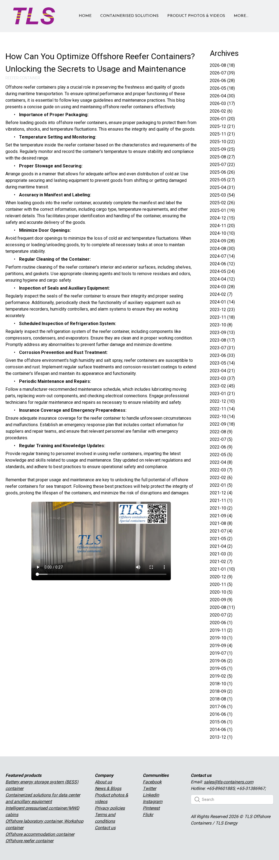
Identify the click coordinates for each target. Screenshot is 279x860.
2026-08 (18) (222, 65)
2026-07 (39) (222, 73)
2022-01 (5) (221, 485)
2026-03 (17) (222, 103)
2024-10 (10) (222, 233)
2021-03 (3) (221, 554)
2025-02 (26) (222, 202)
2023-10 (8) (221, 324)
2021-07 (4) (221, 531)
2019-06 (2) (221, 660)
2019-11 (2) (221, 630)
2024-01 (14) (222, 302)
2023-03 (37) (222, 378)
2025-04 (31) (222, 187)
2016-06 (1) (221, 714)
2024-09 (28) (222, 240)
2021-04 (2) (221, 546)
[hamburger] (61, 12)
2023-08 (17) (222, 340)
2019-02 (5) (221, 676)
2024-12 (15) (222, 218)
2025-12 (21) (222, 126)
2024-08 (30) (222, 248)
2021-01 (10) (222, 569)
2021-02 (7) (221, 561)
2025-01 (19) (222, 210)
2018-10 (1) (221, 683)
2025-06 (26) (222, 172)
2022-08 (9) (221, 431)
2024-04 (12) (222, 279)
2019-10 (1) (221, 638)
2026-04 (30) (222, 95)
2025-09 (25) (222, 149)
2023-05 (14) (222, 363)
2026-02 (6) (221, 111)
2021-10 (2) (221, 508)
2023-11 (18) (222, 317)
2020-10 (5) (221, 592)
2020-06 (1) (221, 622)
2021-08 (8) (221, 523)
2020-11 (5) (221, 584)
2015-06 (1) (221, 721)
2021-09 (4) (221, 515)
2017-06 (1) (221, 706)
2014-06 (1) (221, 729)
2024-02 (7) (221, 294)
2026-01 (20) (222, 118)
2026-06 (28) (222, 80)
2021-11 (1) (221, 500)
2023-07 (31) (222, 347)
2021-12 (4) (221, 492)
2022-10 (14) (222, 416)
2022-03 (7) (221, 470)
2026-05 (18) (222, 88)
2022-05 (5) (221, 454)
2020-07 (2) (221, 615)
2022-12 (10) (222, 401)
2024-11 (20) (222, 225)
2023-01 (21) (222, 393)
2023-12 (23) (222, 309)
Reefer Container (22, 78)
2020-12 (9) (221, 576)
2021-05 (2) (221, 538)
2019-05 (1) (221, 668)
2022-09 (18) (222, 424)
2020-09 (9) (221, 599)
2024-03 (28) (222, 286)
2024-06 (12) (222, 263)
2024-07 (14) (222, 256)
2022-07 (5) (221, 439)
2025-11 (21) (222, 134)
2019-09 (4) (221, 645)
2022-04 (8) (221, 462)
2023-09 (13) (222, 332)
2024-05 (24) (222, 271)
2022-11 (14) (222, 408)
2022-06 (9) (221, 447)
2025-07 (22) (222, 164)
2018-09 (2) (221, 691)
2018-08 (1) (221, 699)
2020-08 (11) (222, 607)
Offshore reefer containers (31, 87)
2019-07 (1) (221, 653)
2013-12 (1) (221, 737)
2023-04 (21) (222, 370)
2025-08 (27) (222, 157)
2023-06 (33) (222, 355)
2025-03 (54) (222, 195)
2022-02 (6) (221, 477)
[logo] (34, 16)
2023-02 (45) (222, 386)
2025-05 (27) (222, 179)
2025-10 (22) (222, 141)
